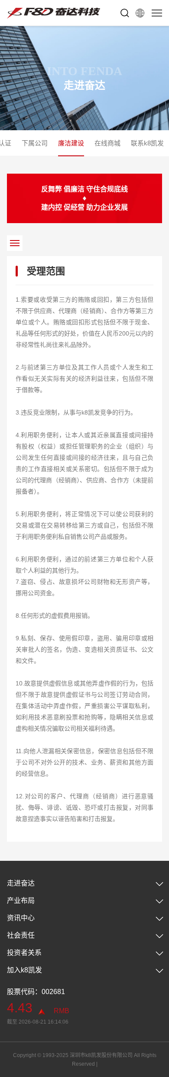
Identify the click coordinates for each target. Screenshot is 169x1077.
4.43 (19, 1007)
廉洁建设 (71, 143)
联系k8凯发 (147, 143)
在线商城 (107, 143)
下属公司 (35, 143)
